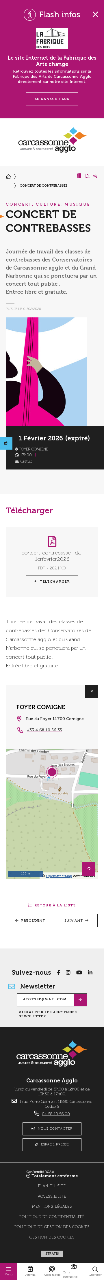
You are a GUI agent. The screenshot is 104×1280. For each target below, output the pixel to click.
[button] (95, 1271)
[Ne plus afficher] (95, 14)
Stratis (52, 1254)
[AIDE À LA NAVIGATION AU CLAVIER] (88, 869)
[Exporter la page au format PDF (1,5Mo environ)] (87, 176)
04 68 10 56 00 (56, 1114)
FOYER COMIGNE (40, 707)
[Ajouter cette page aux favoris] (79, 176)
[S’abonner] (80, 999)
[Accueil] (8, 177)
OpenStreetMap (59, 876)
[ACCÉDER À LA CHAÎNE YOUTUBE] (79, 972)
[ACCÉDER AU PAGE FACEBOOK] (58, 972)
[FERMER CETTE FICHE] (91, 691)
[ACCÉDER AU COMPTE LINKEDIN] (90, 972)
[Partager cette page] (95, 176)
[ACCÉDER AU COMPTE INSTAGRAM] (68, 972)
